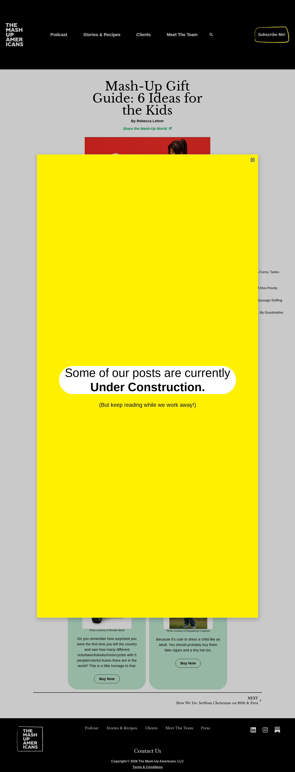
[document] (147, 386)
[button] (252, 159)
